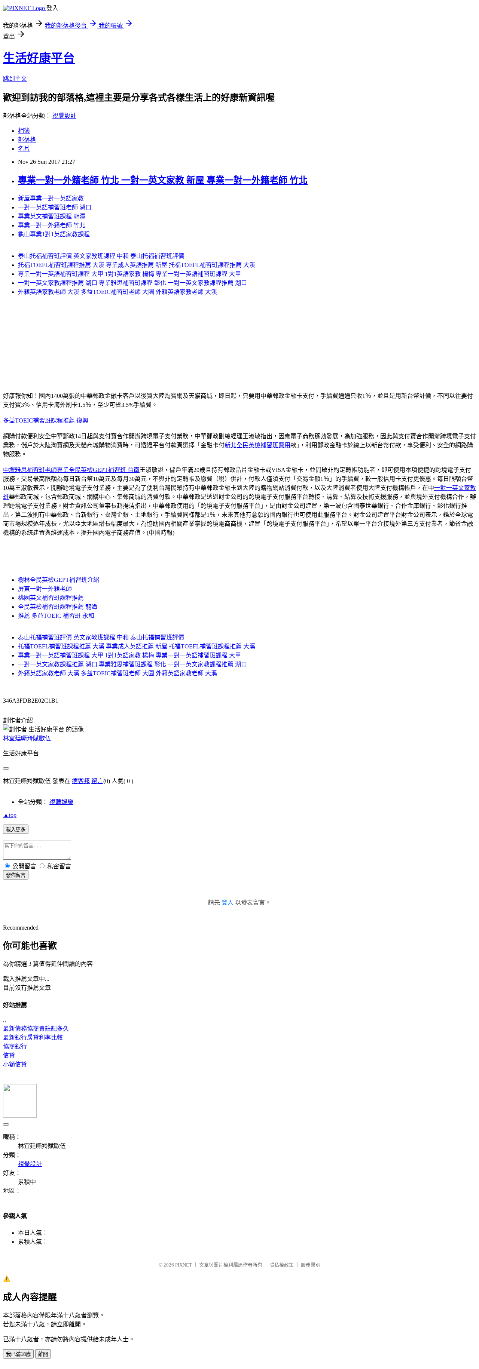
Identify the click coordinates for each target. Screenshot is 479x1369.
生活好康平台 (39, 58)
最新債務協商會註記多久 (36, 1028)
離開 (43, 1354)
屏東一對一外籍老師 (45, 589)
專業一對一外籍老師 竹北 (51, 225)
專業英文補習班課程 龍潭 (51, 216)
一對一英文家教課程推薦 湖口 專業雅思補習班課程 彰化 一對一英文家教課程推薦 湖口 (132, 283)
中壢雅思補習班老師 (30, 470)
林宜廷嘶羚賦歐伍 (27, 738)
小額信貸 (15, 1064)
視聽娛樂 (61, 802)
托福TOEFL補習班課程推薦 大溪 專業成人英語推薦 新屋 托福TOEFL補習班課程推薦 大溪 (136, 265)
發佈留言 (15, 875)
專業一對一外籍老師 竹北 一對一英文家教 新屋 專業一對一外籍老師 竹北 (163, 180)
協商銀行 (15, 1046)
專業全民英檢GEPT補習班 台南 (98, 470)
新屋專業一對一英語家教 (51, 198)
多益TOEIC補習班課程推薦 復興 (45, 420)
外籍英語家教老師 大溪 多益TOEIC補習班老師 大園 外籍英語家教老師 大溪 (117, 292)
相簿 (24, 131)
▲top (9, 815)
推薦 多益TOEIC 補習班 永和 (56, 616)
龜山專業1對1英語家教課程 (54, 234)
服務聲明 (310, 1265)
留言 (97, 781)
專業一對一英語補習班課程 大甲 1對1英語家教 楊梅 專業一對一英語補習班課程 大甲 (129, 274)
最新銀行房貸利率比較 (33, 1037)
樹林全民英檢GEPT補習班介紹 (58, 580)
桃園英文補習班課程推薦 (51, 598)
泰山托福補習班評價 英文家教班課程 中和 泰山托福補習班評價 (101, 256)
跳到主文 (15, 79)
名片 (24, 148)
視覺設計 (64, 116)
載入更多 (15, 829)
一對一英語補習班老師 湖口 (54, 207)
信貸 (9, 1055)
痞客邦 (81, 781)
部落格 (27, 139)
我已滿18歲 (18, 1354)
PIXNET (183, 1265)
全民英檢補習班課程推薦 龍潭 (57, 607)
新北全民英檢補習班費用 (257, 445)
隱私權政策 (281, 1265)
